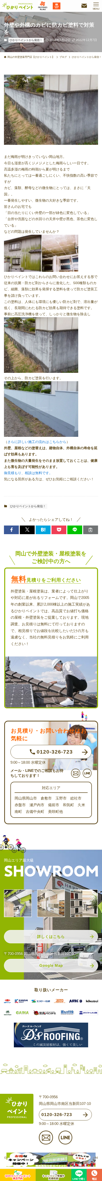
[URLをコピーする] (90, 530)
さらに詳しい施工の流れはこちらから (36, 442)
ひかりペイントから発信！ (26, 40)
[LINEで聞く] (79, 1173)
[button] (11, 530)
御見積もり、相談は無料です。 (28, 473)
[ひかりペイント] (17, 6)
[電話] (94, 1173)
